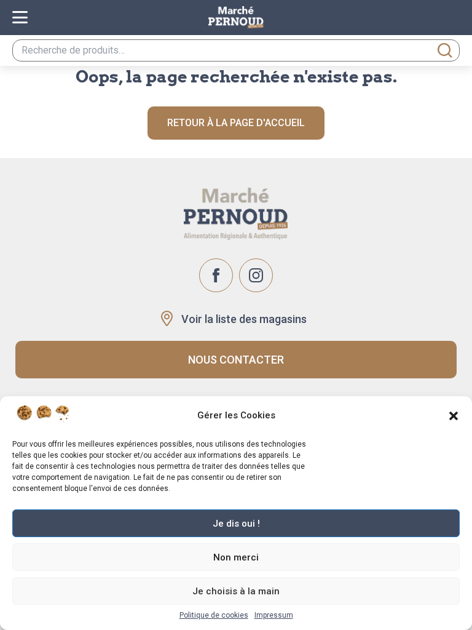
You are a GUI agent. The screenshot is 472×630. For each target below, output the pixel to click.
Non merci (236, 557)
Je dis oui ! (236, 523)
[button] (453, 416)
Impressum (273, 615)
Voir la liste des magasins (244, 319)
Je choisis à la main (236, 591)
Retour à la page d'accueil (236, 123)
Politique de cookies (213, 615)
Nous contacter (236, 359)
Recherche (445, 50)
